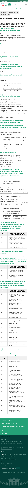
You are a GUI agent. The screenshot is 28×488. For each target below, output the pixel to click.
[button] (6, 1)
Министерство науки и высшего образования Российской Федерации (12, 448)
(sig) (11, 183)
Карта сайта (4, 433)
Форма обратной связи (6, 463)
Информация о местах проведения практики (11, 252)
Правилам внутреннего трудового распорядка (10, 133)
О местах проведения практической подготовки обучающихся (12, 258)
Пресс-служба (4, 465)
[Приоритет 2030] (2, 4)
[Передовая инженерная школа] (5, 4)
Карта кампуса (5, 430)
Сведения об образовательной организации (11, 8)
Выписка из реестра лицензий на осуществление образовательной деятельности (12, 181)
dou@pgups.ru (7, 462)
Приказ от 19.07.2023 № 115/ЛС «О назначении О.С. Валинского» (12, 89)
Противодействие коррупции (9, 423)
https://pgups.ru (7, 166)
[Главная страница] (9, 4)
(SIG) (23, 218)
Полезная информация (7, 420)
